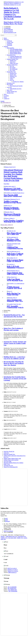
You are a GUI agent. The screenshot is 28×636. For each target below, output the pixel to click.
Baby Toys (9, 90)
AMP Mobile (9, 536)
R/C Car (12, 66)
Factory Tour (10, 42)
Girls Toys (6, 453)
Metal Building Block (15, 52)
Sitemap (3, 536)
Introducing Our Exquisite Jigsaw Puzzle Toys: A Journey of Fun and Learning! (15, 378)
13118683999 (7, 28)
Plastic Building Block (15, 53)
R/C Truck (12, 70)
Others (11, 78)
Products (6, 46)
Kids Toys (14, 536)
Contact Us (6, 98)
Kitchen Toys (13, 73)
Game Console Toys (12, 91)
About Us (6, 39)
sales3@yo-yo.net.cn (13, 571)
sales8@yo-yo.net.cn (12, 569)
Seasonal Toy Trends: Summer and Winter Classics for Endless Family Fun (15, 343)
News (5, 94)
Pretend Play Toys (11, 71)
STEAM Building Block (16, 49)
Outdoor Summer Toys (12, 59)
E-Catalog (6, 95)
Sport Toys (12, 62)
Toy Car (12, 80)
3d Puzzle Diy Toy (8, 465)
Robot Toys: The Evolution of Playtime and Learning (13, 329)
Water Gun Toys (14, 63)
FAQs (5, 97)
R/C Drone (12, 67)
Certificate (9, 40)
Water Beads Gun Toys (15, 88)
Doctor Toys (13, 74)
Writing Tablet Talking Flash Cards (12, 458)
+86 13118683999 (8, 29)
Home (5, 38)
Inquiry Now (4, 515)
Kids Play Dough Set (9, 451)
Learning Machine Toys (16, 56)
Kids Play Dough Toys (9, 454)
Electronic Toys (11, 83)
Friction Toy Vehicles (18, 81)
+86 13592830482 (12, 591)
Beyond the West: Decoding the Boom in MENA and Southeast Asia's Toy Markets (14, 363)
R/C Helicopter (13, 69)
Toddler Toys (20, 537)
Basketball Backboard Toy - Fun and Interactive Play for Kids (14, 315)
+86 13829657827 (11, 588)
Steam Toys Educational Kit (11, 467)
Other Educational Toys (16, 57)
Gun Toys (9, 87)
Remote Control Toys (12, 64)
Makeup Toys (13, 76)
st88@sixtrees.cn (12, 572)
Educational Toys (11, 55)
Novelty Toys (10, 93)
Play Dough (10, 84)
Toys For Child (7, 461)
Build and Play (10, 48)
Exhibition (9, 43)
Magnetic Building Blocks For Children (13, 462)
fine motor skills (12, 537)
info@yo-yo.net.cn (8, 31)
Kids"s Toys (7, 464)
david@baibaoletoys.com (10, 32)
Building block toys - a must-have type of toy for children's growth (14, 357)
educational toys (22, 536)
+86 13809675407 (12, 589)
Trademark (9, 45)
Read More (6, 183)
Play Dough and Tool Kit (16, 86)
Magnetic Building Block (16, 50)
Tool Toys (12, 77)
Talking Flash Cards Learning (11, 460)
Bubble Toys (13, 60)
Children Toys (4, 537)
